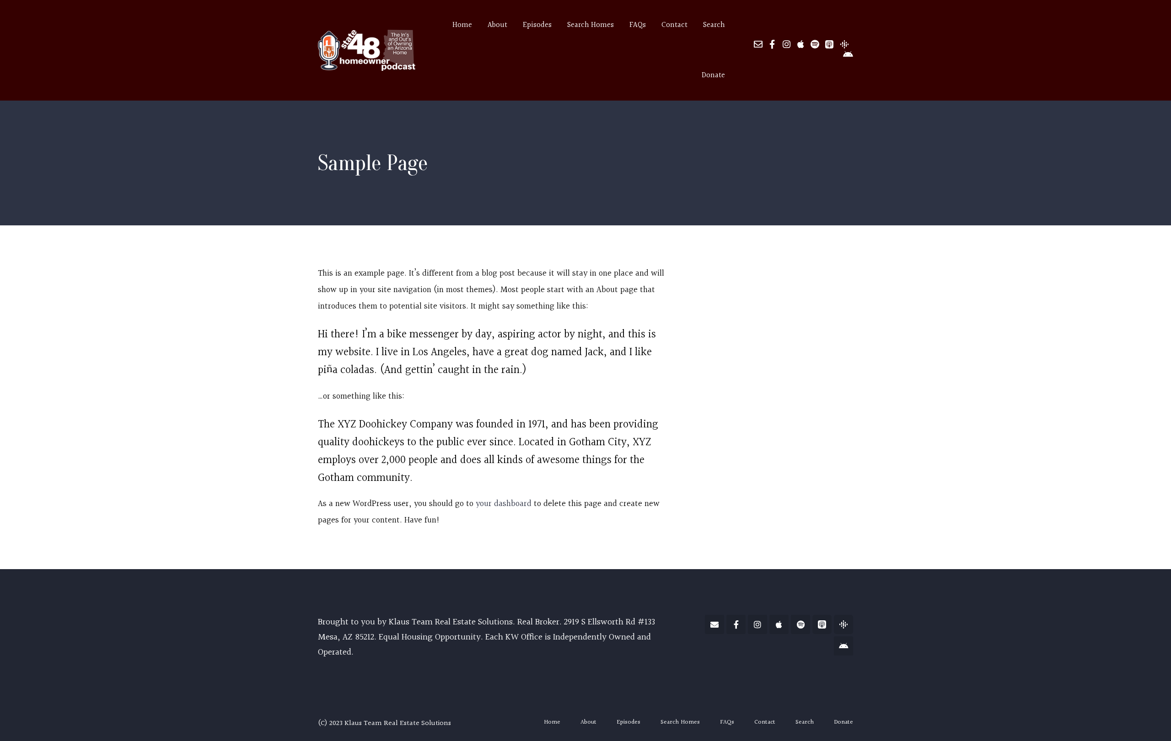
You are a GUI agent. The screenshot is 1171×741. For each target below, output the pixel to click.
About (588, 722)
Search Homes (680, 722)
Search (804, 722)
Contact (764, 722)
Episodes (628, 722)
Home (552, 722)
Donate (713, 75)
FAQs (727, 722)
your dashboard (504, 504)
